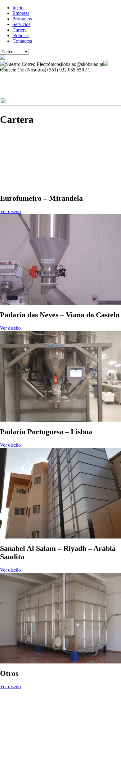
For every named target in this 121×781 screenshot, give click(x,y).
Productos (22, 18)
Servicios (21, 24)
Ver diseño (10, 211)
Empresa (20, 13)
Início (18, 7)
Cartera (19, 29)
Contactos (22, 41)
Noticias (20, 35)
